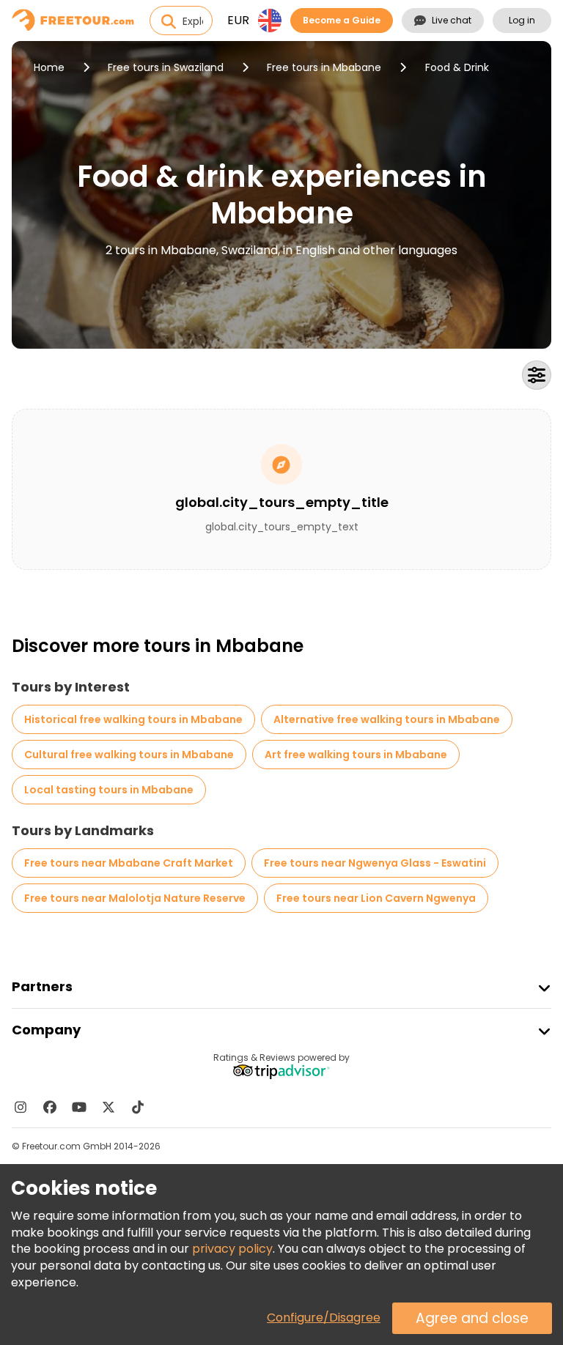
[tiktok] (138, 1107)
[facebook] (50, 1107)
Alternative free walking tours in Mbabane (386, 719)
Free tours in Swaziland (166, 67)
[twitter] (108, 1107)
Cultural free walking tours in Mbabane (129, 754)
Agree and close (472, 1318)
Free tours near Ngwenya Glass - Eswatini (375, 863)
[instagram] (20, 1107)
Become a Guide (341, 20)
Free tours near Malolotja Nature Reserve (135, 898)
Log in (522, 20)
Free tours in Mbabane (324, 67)
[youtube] (79, 1107)
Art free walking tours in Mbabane (356, 754)
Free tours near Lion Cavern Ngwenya (376, 898)
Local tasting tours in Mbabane (109, 789)
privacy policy (232, 1248)
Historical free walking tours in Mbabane (133, 719)
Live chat (451, 20)
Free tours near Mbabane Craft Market (128, 863)
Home (49, 67)
